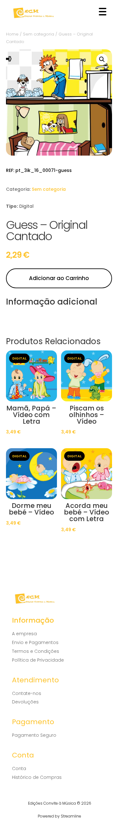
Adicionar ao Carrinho (59, 278)
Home (12, 34)
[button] (102, 59)
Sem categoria (38, 34)
